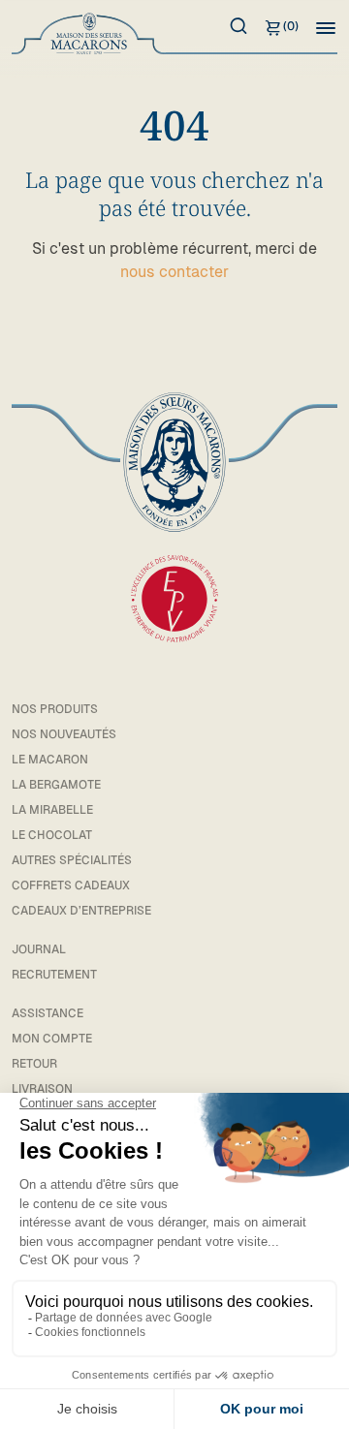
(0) (291, 26)
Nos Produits (55, 709)
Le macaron (50, 759)
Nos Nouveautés (64, 734)
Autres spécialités (72, 860)
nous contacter (174, 272)
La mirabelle (52, 810)
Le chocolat (52, 835)
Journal (39, 949)
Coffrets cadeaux (71, 885)
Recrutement (54, 974)
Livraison (42, 1089)
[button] (325, 27)
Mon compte (52, 1038)
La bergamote (56, 785)
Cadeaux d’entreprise (81, 910)
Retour (34, 1064)
